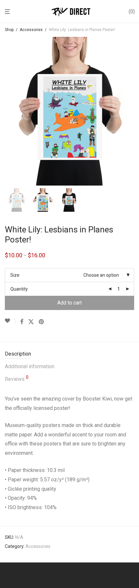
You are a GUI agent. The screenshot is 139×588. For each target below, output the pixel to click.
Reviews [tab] (16, 378)
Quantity (19, 289)
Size (14, 275)
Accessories (31, 29)
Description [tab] (18, 354)
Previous (6, 111)
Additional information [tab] (29, 366)
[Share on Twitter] (31, 322)
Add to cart (69, 303)
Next (132, 111)
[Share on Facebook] (21, 322)
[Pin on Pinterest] (42, 322)
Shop (9, 29)
